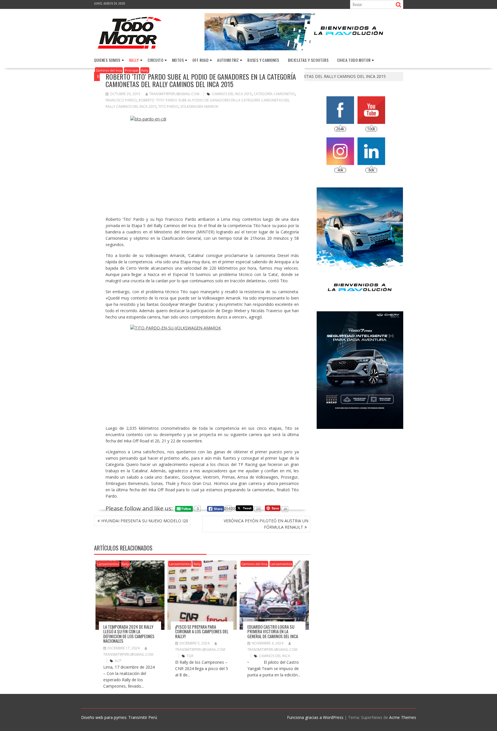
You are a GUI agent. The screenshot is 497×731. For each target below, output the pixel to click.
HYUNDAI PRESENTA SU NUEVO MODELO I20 (144, 520)
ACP (118, 660)
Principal (131, 70)
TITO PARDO (168, 106)
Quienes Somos (107, 60)
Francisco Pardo (121, 100)
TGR (190, 655)
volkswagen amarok (199, 106)
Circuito (155, 60)
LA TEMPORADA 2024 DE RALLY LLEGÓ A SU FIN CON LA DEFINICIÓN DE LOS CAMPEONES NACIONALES (128, 633)
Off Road (200, 60)
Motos (178, 60)
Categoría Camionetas (274, 93)
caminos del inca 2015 (232, 93)
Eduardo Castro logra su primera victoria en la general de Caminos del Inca (272, 631)
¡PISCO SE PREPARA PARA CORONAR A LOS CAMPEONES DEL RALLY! (201, 631)
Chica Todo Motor (353, 60)
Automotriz (228, 60)
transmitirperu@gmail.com (174, 93)
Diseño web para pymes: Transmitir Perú (119, 717)
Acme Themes (402, 717)
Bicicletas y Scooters (308, 60)
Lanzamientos (108, 564)
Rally (134, 60)
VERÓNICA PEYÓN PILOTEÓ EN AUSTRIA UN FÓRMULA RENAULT (266, 524)
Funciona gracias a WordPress (315, 717)
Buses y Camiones (263, 60)
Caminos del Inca (109, 70)
